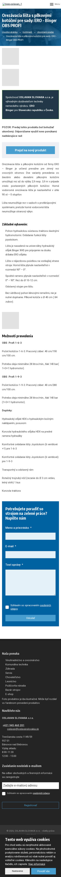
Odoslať (30, 618)
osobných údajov (41, 793)
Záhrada (10, 668)
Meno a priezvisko (18, 527)
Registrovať (30, 805)
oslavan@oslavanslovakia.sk (23, 729)
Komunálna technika (16, 664)
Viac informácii (36, 864)
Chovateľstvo (13, 677)
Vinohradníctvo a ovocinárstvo (22, 660)
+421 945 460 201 (13, 725)
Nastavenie (17, 871)
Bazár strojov (12, 689)
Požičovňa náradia (15, 685)
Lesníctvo (10, 681)
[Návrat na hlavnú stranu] (13, 4)
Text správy (14, 564)
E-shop (9, 694)
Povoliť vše (43, 871)
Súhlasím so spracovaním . (31, 607)
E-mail (10, 546)
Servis (8, 672)
